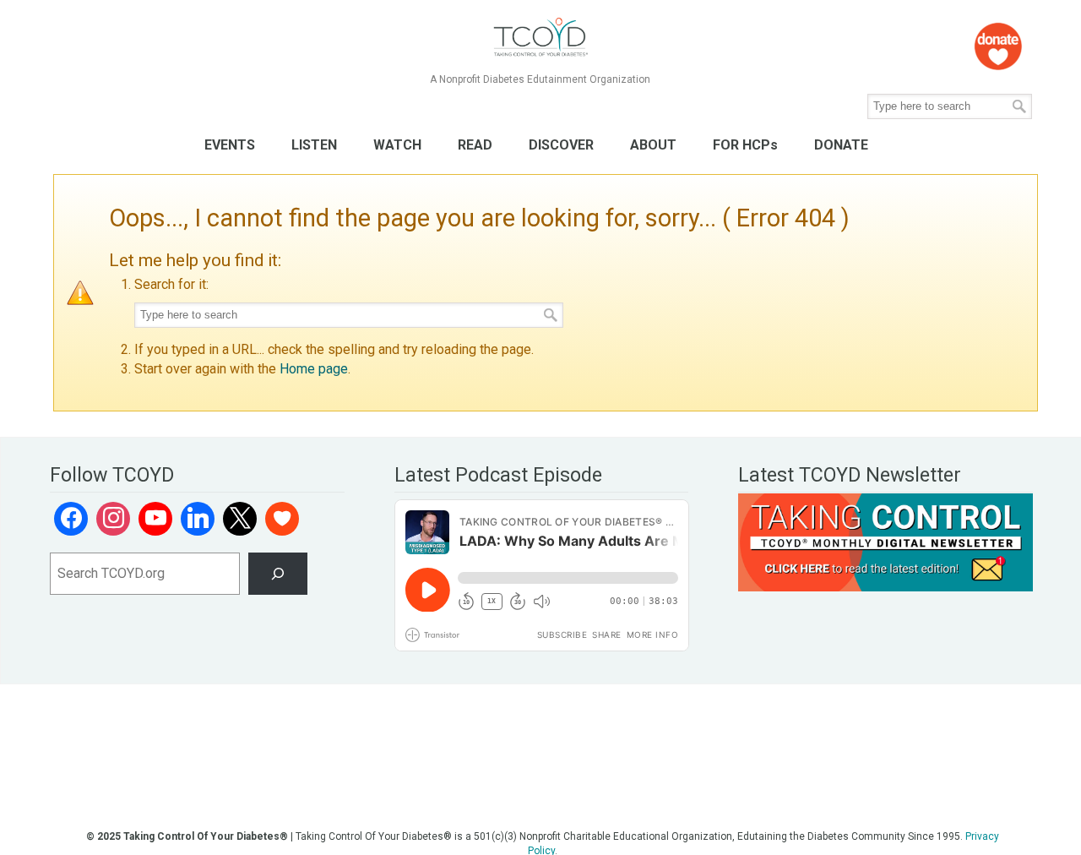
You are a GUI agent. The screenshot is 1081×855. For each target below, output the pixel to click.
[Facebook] (71, 518)
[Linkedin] (198, 518)
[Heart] (282, 518)
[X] (240, 518)
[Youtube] (155, 518)
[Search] (278, 573)
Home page (314, 369)
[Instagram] (113, 518)
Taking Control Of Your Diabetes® (540, 38)
